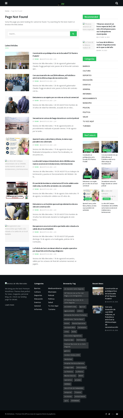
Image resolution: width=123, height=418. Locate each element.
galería (67, 351)
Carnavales (82, 327)
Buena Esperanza (78, 323)
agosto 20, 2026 (46, 59)
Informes (87, 94)
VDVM (37, 59)
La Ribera (79, 371)
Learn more (9, 305)
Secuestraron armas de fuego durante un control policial (56, 118)
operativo (68, 380)
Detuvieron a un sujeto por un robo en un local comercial (56, 97)
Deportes (87, 75)
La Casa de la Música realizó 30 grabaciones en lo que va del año (106, 44)
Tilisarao (78, 392)
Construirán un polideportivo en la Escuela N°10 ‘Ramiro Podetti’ (89, 158)
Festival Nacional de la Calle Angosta (75, 345)
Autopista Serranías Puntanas (75, 315)
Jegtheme (52, 414)
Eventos (87, 84)
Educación (87, 80)
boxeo (67, 323)
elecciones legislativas (73, 336)
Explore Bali (69, 340)
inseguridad (69, 367)
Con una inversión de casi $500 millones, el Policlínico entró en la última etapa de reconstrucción (109, 159)
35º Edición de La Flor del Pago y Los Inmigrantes (74, 294)
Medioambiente (90, 98)
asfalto (80, 311)
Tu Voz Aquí (88, 121)
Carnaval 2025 (70, 327)
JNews (12, 414)
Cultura (86, 71)
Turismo (87, 126)
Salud (85, 117)
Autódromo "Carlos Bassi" (74, 319)
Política (86, 112)
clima (67, 331)
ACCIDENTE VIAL (70, 307)
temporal (68, 392)
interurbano (81, 367)
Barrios (86, 66)
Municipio (87, 103)
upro (66, 401)
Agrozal (82, 307)
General (86, 89)
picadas (78, 380)
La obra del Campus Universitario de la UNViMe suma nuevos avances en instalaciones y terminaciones (109, 207)
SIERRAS (67, 384)
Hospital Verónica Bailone (74, 363)
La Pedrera (69, 371)
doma (74, 331)
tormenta (68, 396)
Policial (86, 107)
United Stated (80, 396)
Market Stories (70, 376)
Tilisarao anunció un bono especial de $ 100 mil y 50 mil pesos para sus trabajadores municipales (106, 29)
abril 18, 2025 (102, 50)
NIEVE (81, 376)
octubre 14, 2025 (104, 37)
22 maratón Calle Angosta (74, 289)
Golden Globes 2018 (72, 355)
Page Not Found (16, 11)
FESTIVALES (81, 340)
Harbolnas (68, 359)
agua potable (69, 311)
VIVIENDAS (75, 401)
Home (7, 11)
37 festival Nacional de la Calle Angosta (74, 301)
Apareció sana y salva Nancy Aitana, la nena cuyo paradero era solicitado (89, 206)
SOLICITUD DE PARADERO (74, 388)
